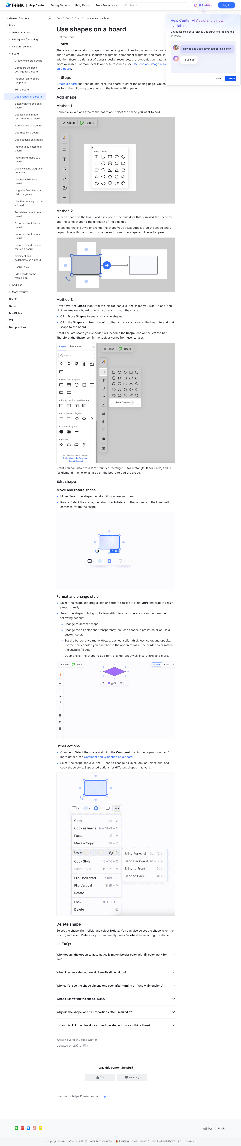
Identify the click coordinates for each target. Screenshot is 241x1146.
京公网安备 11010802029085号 (133, 1141)
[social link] (18, 1128)
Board (77, 18)
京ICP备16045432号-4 (101, 1141)
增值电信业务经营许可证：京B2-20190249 (173, 1141)
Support (106, 1096)
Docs (59, 18)
